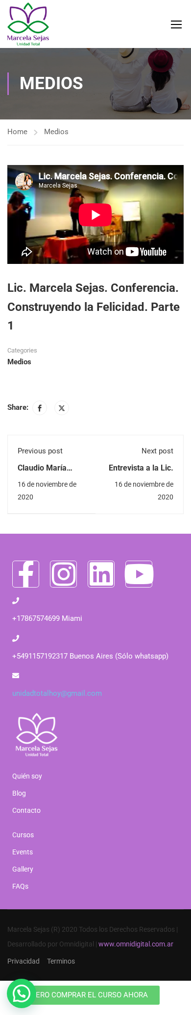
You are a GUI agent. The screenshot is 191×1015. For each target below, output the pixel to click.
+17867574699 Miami (47, 618)
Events (22, 852)
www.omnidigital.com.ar (135, 944)
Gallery (22, 869)
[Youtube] (138, 574)
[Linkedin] (101, 574)
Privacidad (23, 961)
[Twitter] (61, 408)
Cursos (23, 835)
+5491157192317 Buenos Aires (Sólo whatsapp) (90, 656)
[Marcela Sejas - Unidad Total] (28, 24)
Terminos (61, 961)
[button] (21, 993)
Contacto (26, 810)
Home (17, 131)
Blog (19, 793)
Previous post (40, 451)
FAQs (20, 886)
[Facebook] (39, 408)
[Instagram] (63, 574)
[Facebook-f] (25, 574)
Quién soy (27, 776)
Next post (157, 451)
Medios (56, 131)
